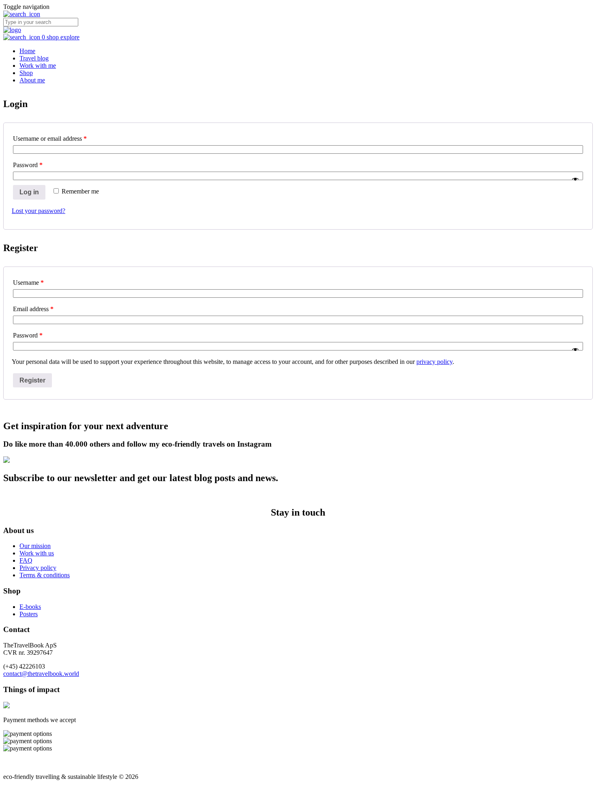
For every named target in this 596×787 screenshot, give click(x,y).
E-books (30, 606)
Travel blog (34, 58)
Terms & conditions (44, 575)
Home (27, 50)
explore (69, 37)
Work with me (37, 65)
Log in (29, 192)
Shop (26, 72)
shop (53, 37)
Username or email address (50, 138)
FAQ (25, 560)
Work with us (36, 553)
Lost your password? (38, 210)
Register (32, 380)
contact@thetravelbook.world (41, 673)
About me (32, 80)
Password (28, 164)
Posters (28, 614)
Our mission (35, 545)
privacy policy (434, 361)
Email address (33, 308)
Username (28, 282)
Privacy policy (37, 567)
